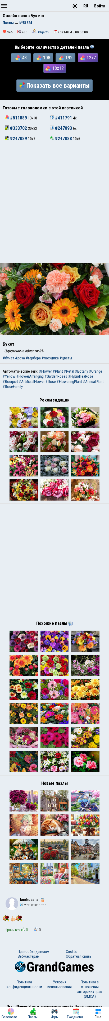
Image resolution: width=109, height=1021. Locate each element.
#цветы (66, 358)
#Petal (69, 371)
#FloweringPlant (69, 381)
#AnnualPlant (93, 381)
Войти (99, 5)
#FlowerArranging (30, 376)
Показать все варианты (58, 85)
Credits (71, 951)
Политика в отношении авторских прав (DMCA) (89, 989)
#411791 (63, 118)
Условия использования (59, 984)
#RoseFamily (13, 386)
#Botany (81, 371)
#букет (8, 358)
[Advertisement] (54, 205)
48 (24, 58)
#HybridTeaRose (80, 376)
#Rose (51, 381)
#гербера (33, 358)
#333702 (18, 128)
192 (68, 58)
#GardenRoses (55, 376)
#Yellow (9, 376)
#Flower (45, 371)
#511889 (18, 118)
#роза (20, 358)
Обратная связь (78, 956)
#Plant (58, 371)
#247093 (63, 128)
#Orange (95, 371)
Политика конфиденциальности (24, 984)
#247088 (63, 138)
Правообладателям (33, 951)
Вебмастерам (28, 956)
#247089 (18, 138)
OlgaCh (43, 32)
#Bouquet (10, 381)
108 (46, 58)
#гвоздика (50, 358)
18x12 (58, 68)
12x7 (91, 58)
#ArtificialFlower (32, 381)
